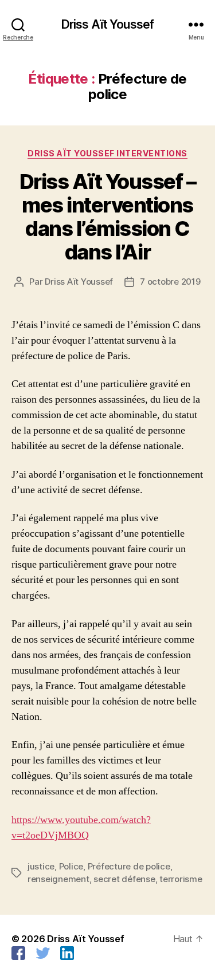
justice (41, 866)
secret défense (124, 878)
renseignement (58, 878)
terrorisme (180, 878)
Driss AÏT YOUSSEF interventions (107, 153)
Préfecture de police (129, 866)
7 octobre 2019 (170, 281)
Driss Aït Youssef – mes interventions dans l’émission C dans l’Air (107, 217)
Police (71, 866)
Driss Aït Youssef (107, 24)
